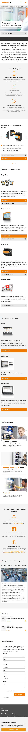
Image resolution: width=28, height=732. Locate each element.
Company (4, 676)
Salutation (5, 653)
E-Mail (4, 670)
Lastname (4, 664)
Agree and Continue (13, 729)
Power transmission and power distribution (16, 552)
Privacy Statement (4, 710)
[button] (14, 33)
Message (4, 681)
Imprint (2, 708)
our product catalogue (18, 523)
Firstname (4, 659)
